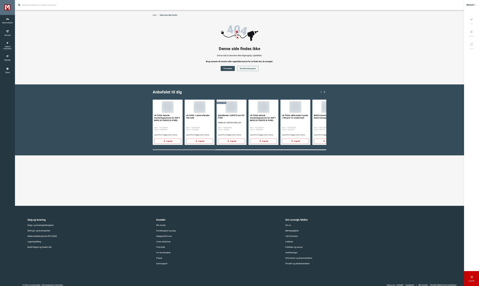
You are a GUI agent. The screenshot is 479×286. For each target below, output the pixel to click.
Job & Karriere (291, 236)
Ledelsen (289, 241)
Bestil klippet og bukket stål (39, 247)
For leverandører (163, 252)
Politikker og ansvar (294, 247)
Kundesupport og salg (166, 230)
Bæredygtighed (292, 230)
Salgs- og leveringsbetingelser (40, 225)
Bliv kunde (160, 225)
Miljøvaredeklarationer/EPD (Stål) (42, 236)
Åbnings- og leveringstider (38, 230)
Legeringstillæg (34, 241)
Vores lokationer (163, 241)
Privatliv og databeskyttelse (297, 263)
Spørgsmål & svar (164, 236)
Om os (288, 225)
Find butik (160, 247)
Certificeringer (291, 252)
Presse (159, 258)
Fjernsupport (161, 263)
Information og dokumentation (298, 258)
